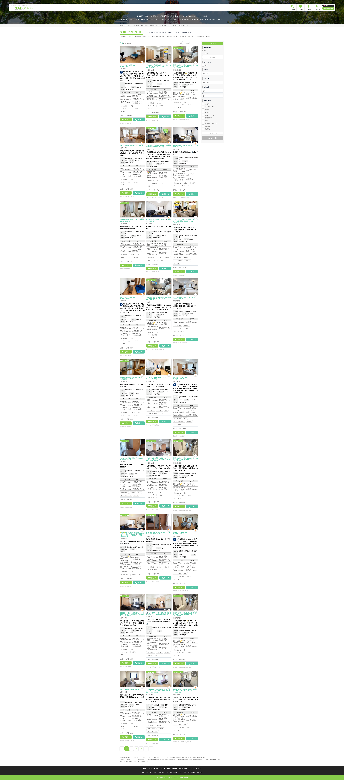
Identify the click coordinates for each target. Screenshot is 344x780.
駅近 (206, 121)
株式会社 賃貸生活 (129, 196)
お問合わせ (126, 120)
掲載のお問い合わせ (196, 772)
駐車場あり (208, 129)
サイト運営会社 (184, 772)
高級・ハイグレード (211, 115)
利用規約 (161, 772)
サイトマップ (154, 772)
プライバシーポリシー (172, 772)
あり (206, 65)
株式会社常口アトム (130, 123)
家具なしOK (208, 118)
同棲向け (207, 109)
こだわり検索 (316, 9)
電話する (139, 120)
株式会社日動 (155, 120)
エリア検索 (292, 9)
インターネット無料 (211, 123)
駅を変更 (212, 57)
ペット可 (207, 112)
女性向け (207, 104)
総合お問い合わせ (328, 8)
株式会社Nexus (128, 269)
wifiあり (207, 126)
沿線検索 (300, 9)
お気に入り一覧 (329, 6)
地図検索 (308, 9)
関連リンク (145, 772)
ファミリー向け (209, 107)
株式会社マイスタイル (183, 197)
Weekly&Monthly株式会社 (184, 119)
